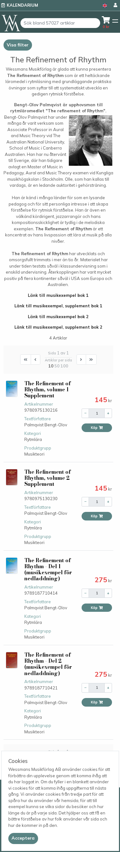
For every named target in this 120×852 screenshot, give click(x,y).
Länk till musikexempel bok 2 (58, 316)
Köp (95, 427)
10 (50, 365)
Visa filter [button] (17, 45)
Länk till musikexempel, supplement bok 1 (58, 305)
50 (57, 365)
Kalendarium (22, 5)
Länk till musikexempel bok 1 (58, 295)
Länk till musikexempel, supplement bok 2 (58, 327)
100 (64, 365)
